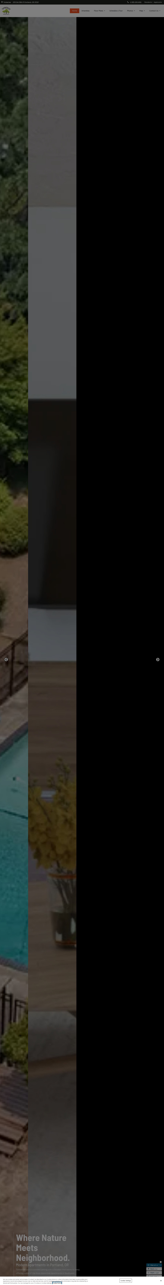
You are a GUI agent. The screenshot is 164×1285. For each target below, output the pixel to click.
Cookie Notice (57, 1283)
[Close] (161, 1281)
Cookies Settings (126, 1280)
